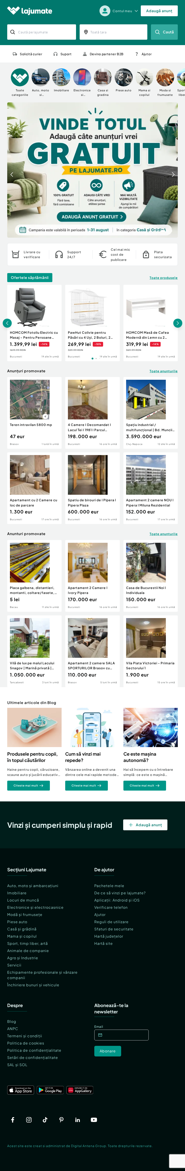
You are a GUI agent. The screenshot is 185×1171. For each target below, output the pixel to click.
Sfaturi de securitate (114, 929)
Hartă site (103, 943)
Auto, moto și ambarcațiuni (32, 885)
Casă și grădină (22, 929)
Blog (11, 1021)
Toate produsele (164, 278)
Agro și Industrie (22, 957)
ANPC (12, 1028)
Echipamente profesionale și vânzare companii (42, 975)
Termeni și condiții (24, 1035)
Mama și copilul (22, 936)
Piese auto (17, 921)
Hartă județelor (108, 936)
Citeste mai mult (26, 785)
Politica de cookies (25, 1043)
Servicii (14, 965)
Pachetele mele (109, 885)
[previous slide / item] (11, 170)
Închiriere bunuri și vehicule (33, 984)
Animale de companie (28, 950)
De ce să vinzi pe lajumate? (120, 892)
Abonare (108, 1051)
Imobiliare (17, 892)
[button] (151, 230)
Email (98, 1026)
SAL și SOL (17, 1064)
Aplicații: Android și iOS (117, 900)
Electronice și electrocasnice (35, 907)
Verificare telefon (111, 907)
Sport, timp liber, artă (27, 943)
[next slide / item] (173, 170)
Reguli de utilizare (111, 921)
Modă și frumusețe (24, 914)
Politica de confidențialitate (34, 1050)
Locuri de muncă (23, 900)
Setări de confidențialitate (32, 1057)
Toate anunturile (164, 371)
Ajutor (100, 914)
